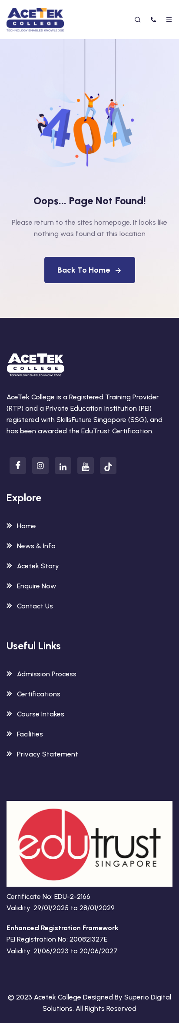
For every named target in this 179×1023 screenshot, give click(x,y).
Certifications (38, 694)
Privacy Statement (47, 754)
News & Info (36, 546)
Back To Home (83, 270)
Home (26, 526)
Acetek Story (38, 566)
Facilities (30, 734)
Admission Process (46, 674)
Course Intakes (40, 714)
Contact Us (35, 606)
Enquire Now (36, 586)
